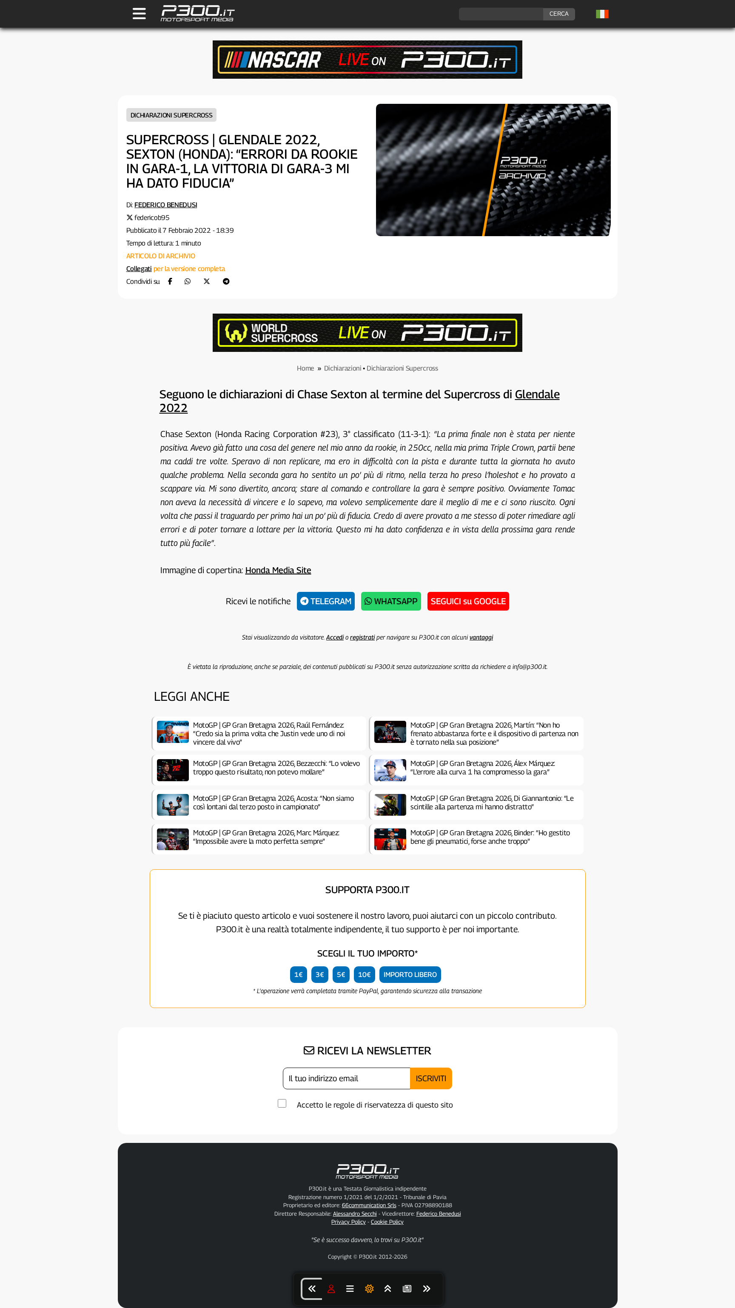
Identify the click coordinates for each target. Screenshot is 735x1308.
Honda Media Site (278, 570)
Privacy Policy (348, 1221)
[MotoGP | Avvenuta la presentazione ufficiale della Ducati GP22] (311, 1289)
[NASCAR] (367, 76)
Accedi (335, 637)
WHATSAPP (395, 601)
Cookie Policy (387, 1221)
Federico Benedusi (165, 205)
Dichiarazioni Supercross (172, 115)
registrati (362, 637)
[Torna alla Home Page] (193, 20)
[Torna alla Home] (367, 1180)
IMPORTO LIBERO (410, 975)
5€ (341, 975)
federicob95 (152, 218)
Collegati (139, 269)
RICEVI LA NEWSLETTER (372, 1050)
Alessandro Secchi (355, 1213)
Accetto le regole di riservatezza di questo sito (375, 1104)
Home (305, 368)
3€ (320, 975)
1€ (298, 975)
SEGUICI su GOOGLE (468, 601)
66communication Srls (369, 1205)
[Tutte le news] (407, 1288)
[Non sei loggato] (331, 1288)
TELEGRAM (329, 601)
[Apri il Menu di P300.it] (139, 14)
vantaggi (481, 637)
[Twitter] (207, 281)
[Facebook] (170, 281)
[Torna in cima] (388, 1288)
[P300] (367, 350)
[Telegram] (226, 281)
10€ (364, 975)
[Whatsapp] (187, 281)
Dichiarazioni (343, 368)
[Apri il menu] (350, 1288)
